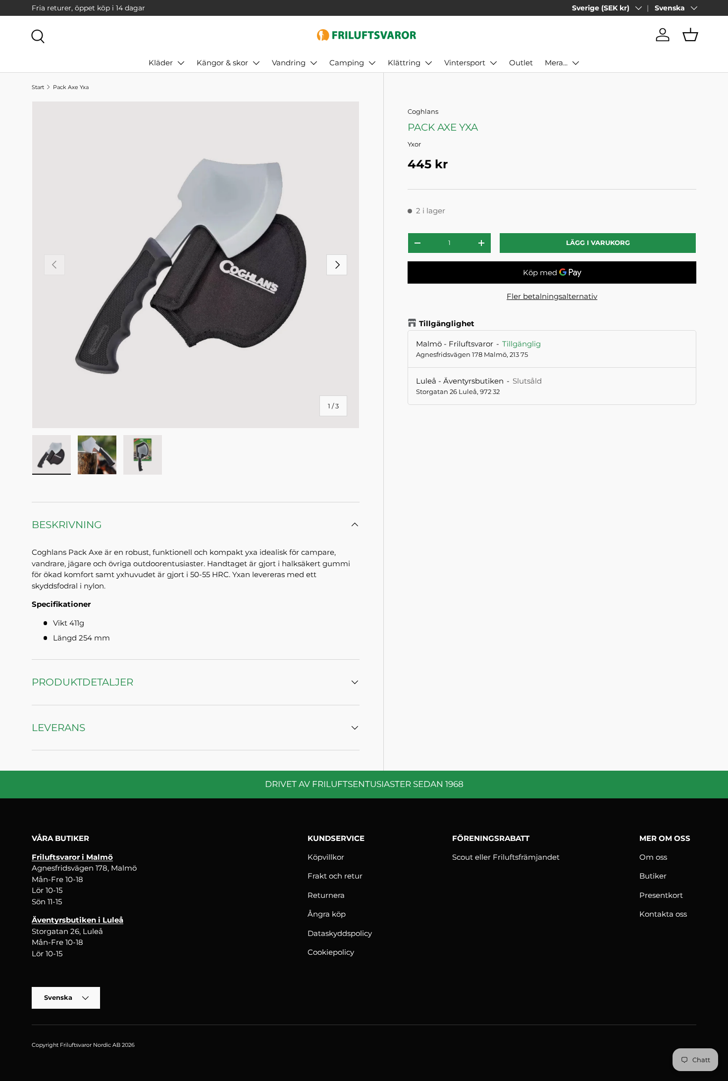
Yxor (414, 144)
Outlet (521, 62)
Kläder (161, 62)
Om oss (653, 857)
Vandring (289, 62)
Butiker (653, 876)
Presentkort (661, 895)
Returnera (326, 895)
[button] (690, 35)
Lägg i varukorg (598, 242)
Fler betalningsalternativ (552, 296)
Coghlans (423, 111)
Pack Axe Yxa (71, 87)
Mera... (556, 62)
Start (38, 87)
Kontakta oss (663, 914)
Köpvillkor (326, 857)
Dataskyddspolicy (340, 933)
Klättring (404, 62)
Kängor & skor (222, 62)
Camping (346, 62)
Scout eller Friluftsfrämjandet (506, 857)
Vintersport (464, 62)
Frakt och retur (335, 876)
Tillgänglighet (446, 323)
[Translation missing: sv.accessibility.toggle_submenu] (181, 63)
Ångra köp (327, 914)
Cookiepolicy (331, 952)
